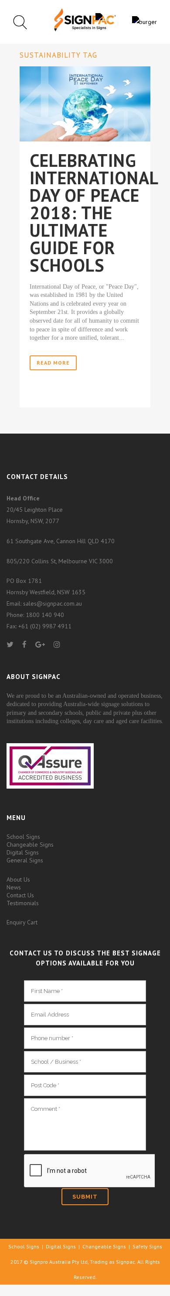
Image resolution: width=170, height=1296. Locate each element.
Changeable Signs (30, 844)
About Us (18, 879)
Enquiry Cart (22, 922)
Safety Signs (147, 1246)
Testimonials (23, 903)
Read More (53, 362)
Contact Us (20, 895)
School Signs (23, 837)
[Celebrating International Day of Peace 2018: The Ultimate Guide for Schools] (85, 103)
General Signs (25, 860)
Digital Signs (23, 852)
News (14, 887)
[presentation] (89, 1171)
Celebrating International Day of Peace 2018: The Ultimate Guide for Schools (94, 212)
